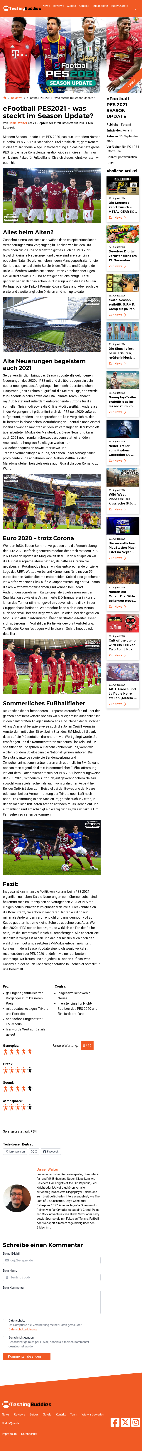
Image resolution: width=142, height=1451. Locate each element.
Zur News (115, 217)
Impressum (9, 1434)
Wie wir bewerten (93, 1414)
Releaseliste (100, 6)
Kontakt (84, 6)
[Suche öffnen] (134, 8)
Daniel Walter (18, 123)
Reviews (58, 6)
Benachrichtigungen (49, 1342)
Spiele (47, 1414)
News (46, 6)
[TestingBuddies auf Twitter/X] (125, 1423)
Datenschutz (45, 1325)
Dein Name (10, 1270)
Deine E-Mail (11, 1253)
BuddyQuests (119, 6)
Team (73, 1414)
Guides (71, 6)
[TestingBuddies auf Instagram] (135, 1423)
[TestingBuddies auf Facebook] (115, 1423)
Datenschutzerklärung (23, 1329)
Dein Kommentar (13, 1287)
